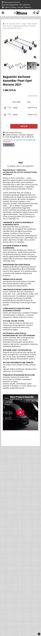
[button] (37, 12)
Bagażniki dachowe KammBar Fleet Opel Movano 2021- (19, 27)
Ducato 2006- (15, 24)
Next (38, 65)
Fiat (7, 24)
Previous (5, 65)
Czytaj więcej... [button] (32, 96)
